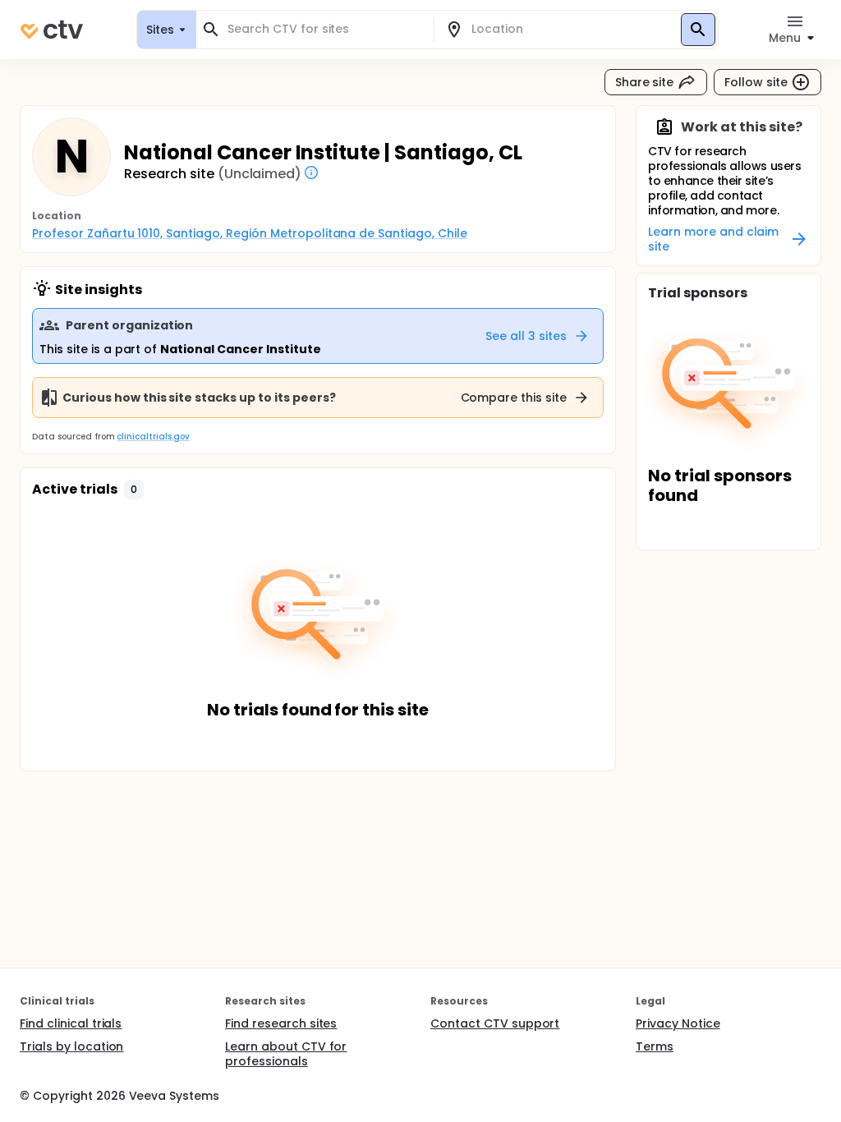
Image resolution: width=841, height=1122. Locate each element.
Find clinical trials (71, 1023)
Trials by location (71, 1046)
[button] (134, 489)
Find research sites (281, 1023)
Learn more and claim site (713, 239)
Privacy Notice (678, 1023)
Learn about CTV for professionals (286, 1054)
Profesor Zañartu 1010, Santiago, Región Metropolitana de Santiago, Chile (249, 233)
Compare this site (514, 397)
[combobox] (324, 29)
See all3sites (526, 336)
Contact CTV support (494, 1023)
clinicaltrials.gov (153, 436)
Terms (654, 1046)
